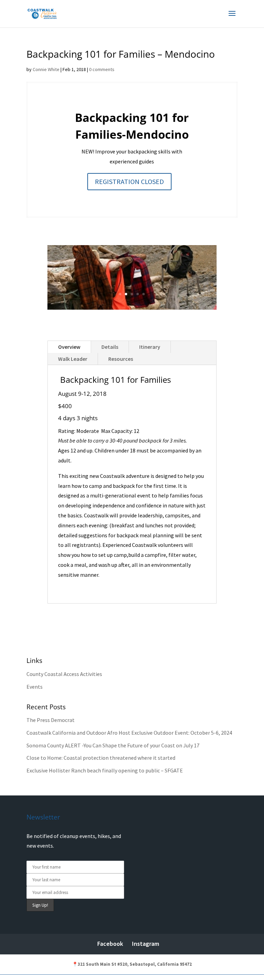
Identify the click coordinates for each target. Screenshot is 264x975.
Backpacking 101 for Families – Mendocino (120, 53)
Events (34, 686)
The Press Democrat (50, 719)
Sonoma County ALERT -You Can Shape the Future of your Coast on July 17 (112, 745)
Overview (69, 346)
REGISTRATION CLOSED (129, 181)
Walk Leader (72, 358)
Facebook (110, 944)
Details (109, 346)
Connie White (46, 69)
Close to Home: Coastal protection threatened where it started (100, 757)
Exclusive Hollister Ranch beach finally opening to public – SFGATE (104, 770)
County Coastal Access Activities (64, 673)
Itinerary (149, 346)
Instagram (145, 944)
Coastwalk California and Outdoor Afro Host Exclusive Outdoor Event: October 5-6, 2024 (129, 732)
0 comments (101, 69)
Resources (120, 358)
